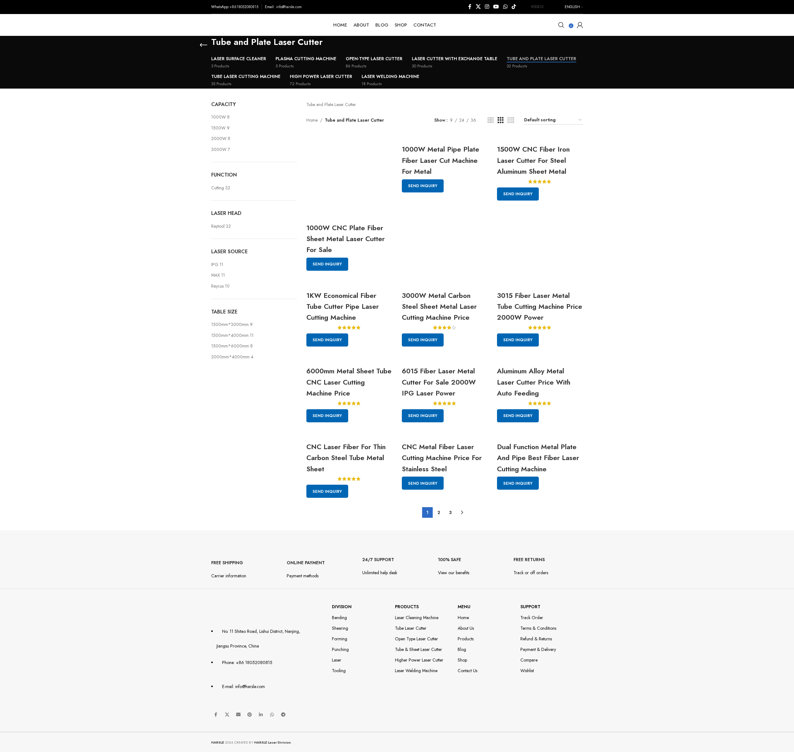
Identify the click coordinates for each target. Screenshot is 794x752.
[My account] (580, 25)
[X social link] (478, 7)
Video (537, 7)
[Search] (561, 25)
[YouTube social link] (496, 7)
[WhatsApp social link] (505, 7)
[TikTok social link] (513, 7)
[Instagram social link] (487, 7)
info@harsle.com (289, 7)
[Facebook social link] (470, 7)
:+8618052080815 (243, 7)
